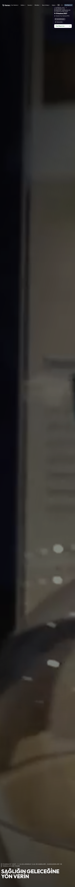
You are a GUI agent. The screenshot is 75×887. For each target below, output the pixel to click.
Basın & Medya (45, 5)
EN (62, 5)
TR (58, 5)
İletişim (53, 5)
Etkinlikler (37, 5)
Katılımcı (22, 5)
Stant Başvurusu (68, 5)
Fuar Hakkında (14, 5)
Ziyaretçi (30, 5)
